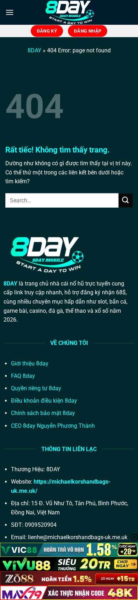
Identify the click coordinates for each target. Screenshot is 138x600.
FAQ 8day (23, 376)
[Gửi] (126, 200)
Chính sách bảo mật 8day (43, 413)
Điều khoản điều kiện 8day (44, 400)
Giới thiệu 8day (29, 363)
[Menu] (9, 12)
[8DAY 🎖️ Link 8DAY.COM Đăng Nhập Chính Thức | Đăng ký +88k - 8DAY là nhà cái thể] (69, 12)
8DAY (34, 50)
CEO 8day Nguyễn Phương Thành (53, 425)
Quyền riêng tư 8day (36, 388)
